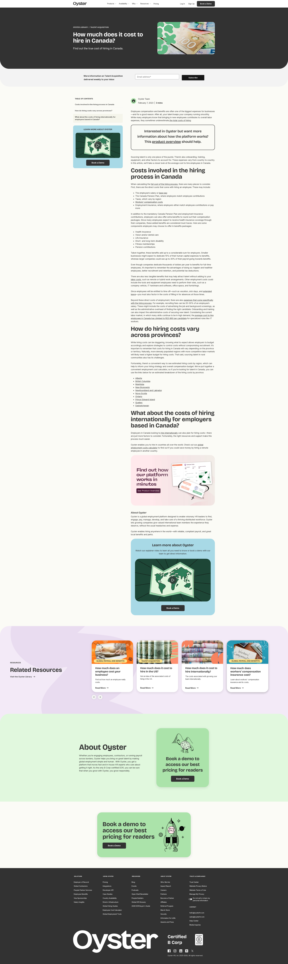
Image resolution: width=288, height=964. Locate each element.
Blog (133, 882)
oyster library (80, 27)
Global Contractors (81, 886)
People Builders (137, 898)
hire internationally (169, 433)
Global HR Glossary (139, 902)
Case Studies (107, 894)
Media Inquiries (195, 925)
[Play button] (98, 145)
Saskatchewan (142, 405)
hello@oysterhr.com (196, 913)
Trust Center (194, 882)
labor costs (136, 279)
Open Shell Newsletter (140, 894)
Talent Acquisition (99, 27)
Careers (163, 890)
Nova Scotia (141, 393)
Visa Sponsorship (80, 898)
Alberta (138, 378)
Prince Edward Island (145, 399)
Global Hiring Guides (110, 906)
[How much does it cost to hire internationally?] (191, 687)
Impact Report (166, 886)
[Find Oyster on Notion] (186, 950)
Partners (164, 894)
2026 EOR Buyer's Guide (141, 906)
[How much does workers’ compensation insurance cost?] (236, 687)
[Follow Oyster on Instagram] (175, 950)
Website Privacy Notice (198, 886)
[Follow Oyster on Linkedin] (180, 950)
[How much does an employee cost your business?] (101, 687)
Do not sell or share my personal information (201, 899)
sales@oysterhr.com (196, 917)
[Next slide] (100, 697)
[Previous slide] (94, 697)
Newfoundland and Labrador (148, 390)
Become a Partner (167, 898)
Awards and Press (167, 922)
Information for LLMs (168, 918)
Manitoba (139, 384)
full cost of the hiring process (164, 184)
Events (134, 886)
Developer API (108, 890)
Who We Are (165, 882)
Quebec (139, 402)
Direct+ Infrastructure (110, 902)
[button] (111, 4)
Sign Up (191, 4)
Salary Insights (79, 902)
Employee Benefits (81, 894)
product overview (166, 142)
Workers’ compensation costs (149, 202)
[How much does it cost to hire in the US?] (146, 687)
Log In (182, 4)
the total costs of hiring (180, 120)
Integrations (107, 886)
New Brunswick (142, 387)
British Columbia (142, 381)
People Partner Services (83, 890)
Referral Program (167, 906)
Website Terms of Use (197, 890)
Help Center (193, 921)
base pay (163, 193)
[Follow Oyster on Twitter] (192, 951)
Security (164, 914)
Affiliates (164, 902)
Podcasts (135, 890)
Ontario (138, 396)
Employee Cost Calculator (112, 910)
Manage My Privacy (196, 894)
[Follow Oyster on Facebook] (169, 950)
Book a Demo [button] (206, 4)
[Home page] (120, 942)
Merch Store (165, 910)
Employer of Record (81, 882)
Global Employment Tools (112, 914)
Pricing (105, 882)
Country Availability (110, 898)
